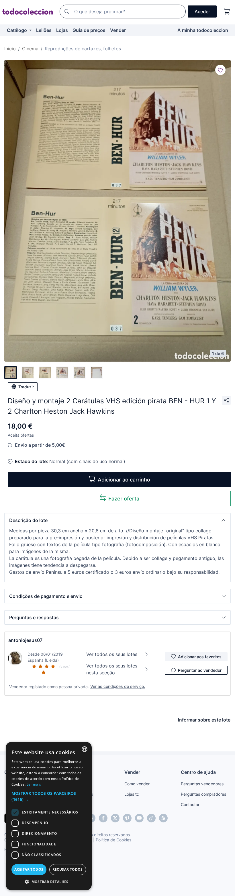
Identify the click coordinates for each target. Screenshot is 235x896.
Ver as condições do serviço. (117, 686)
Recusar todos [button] (67, 869)
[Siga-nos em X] (115, 818)
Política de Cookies (113, 839)
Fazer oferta (123, 499)
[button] (117, 520)
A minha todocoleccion (202, 30)
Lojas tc (131, 794)
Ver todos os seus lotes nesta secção (111, 669)
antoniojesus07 (25, 640)
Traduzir (26, 386)
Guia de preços (89, 30)
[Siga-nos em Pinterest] (127, 818)
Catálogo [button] (17, 30)
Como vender (137, 783)
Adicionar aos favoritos (200, 656)
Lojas (62, 30)
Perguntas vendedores (202, 783)
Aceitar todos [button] (28, 869)
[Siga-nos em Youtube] (139, 818)
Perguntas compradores (203, 794)
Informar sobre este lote (204, 720)
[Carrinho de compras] (227, 11)
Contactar (190, 804)
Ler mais (34, 784)
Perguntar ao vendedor (200, 670)
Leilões (44, 30)
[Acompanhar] (220, 70)
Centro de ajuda (198, 772)
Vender (118, 30)
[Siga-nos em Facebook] (103, 818)
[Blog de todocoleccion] (163, 818)
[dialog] (49, 816)
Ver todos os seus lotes (111, 654)
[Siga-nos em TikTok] (151, 818)
